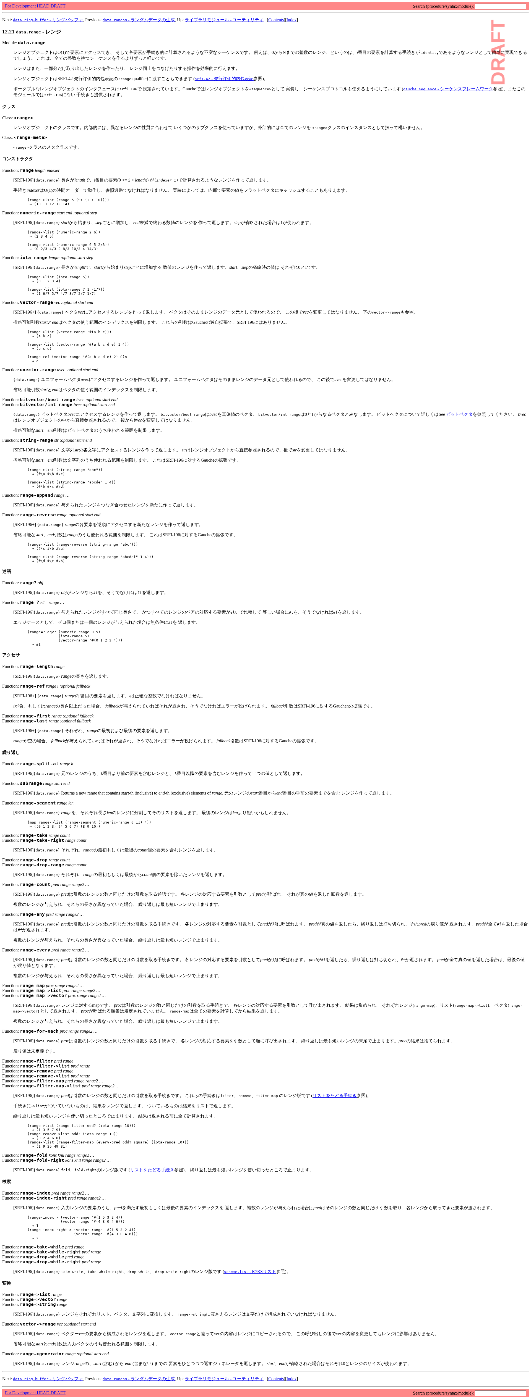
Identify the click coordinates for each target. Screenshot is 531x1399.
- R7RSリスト (250, 1271)
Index (291, 19)
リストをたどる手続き (335, 1095)
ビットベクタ (459, 414)
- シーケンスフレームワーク (448, 88)
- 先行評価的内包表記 (224, 78)
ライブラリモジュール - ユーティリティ (224, 19)
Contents (276, 19)
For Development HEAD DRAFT (35, 6)
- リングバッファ (48, 19)
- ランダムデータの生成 (139, 19)
